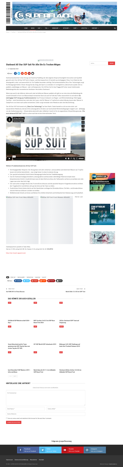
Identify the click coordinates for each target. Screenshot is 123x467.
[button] (4, 463)
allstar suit (13, 277)
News (32, 28)
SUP (39, 28)
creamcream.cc (113, 464)
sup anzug (37, 277)
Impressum (9, 459)
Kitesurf (66, 28)
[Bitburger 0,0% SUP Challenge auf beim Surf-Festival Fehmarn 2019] (71, 334)
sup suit (44, 277)
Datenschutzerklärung (21, 459)
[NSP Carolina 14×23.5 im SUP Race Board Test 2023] (46, 310)
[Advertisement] (61, 46)
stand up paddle (21, 277)
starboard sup (30, 277)
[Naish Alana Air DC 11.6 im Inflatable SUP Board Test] (46, 359)
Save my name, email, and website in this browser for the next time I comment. (30, 418)
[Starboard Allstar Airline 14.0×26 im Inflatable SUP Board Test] (71, 359)
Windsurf (55, 28)
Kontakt (94, 28)
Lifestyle (84, 28)
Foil (46, 28)
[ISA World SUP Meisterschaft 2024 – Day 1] (20, 310)
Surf (75, 28)
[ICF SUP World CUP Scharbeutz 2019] (46, 334)
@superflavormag (65, 441)
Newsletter (33, 459)
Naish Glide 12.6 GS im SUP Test (75, 291)
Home (26, 28)
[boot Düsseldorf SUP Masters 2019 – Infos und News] (20, 359)
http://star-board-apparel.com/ (16, 253)
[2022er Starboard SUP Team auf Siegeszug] (71, 310)
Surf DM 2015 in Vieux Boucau (15, 291)
